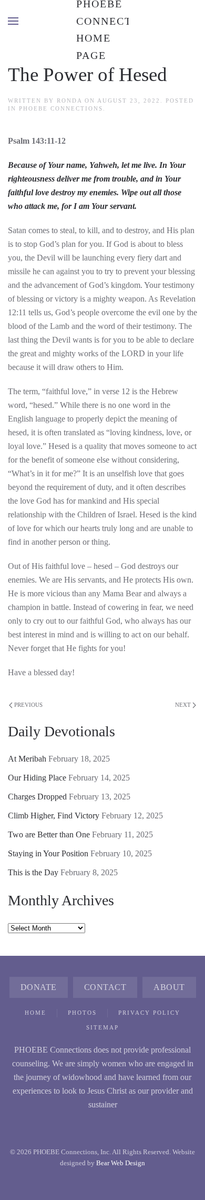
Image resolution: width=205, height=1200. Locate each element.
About (169, 987)
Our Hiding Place (37, 777)
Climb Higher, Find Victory (53, 815)
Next (183, 705)
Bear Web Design (120, 1163)
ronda (69, 100)
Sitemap (102, 1027)
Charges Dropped (37, 796)
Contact (105, 987)
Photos (82, 1012)
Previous (28, 705)
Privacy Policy (149, 1012)
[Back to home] (102, 21)
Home (35, 1012)
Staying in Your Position (48, 853)
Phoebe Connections (61, 108)
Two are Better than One (49, 834)
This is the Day (33, 872)
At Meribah (27, 758)
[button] (13, 21)
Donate (38, 987)
